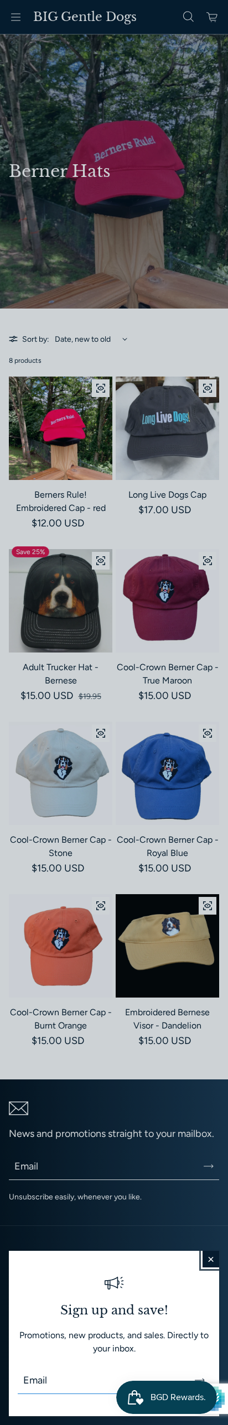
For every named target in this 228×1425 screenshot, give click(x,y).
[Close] (211, 1259)
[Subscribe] (200, 1380)
